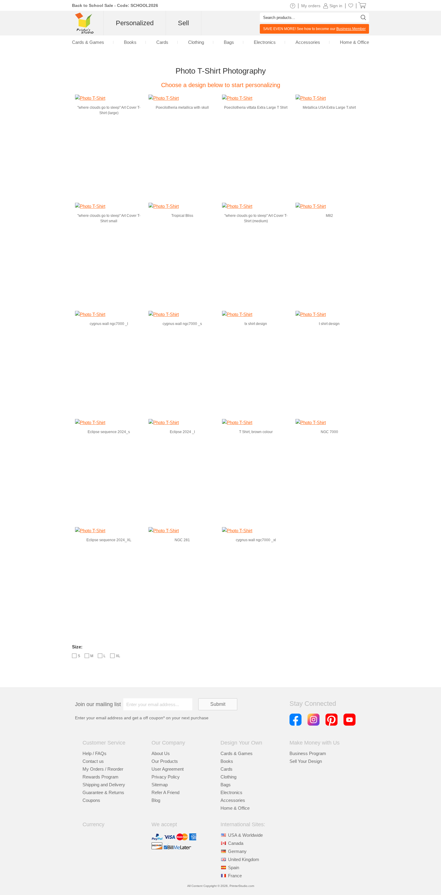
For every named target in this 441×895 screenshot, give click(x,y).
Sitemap (160, 784)
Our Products (165, 761)
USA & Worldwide (245, 835)
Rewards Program (100, 776)
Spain (233, 867)
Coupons (91, 800)
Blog (156, 800)
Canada (235, 843)
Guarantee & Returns (103, 792)
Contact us (93, 761)
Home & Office (235, 808)
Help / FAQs (94, 753)
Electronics (231, 792)
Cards (226, 769)
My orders (310, 5)
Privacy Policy (166, 776)
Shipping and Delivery (103, 784)
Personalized (135, 23)
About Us (161, 753)
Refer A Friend (165, 792)
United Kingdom (243, 859)
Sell (183, 23)
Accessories (232, 800)
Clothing (228, 776)
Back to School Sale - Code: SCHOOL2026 (115, 5)
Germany (237, 851)
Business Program (308, 753)
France (235, 875)
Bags (225, 784)
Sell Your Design (306, 761)
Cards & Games (236, 753)
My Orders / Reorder (102, 769)
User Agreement (168, 769)
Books (226, 761)
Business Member (351, 29)
